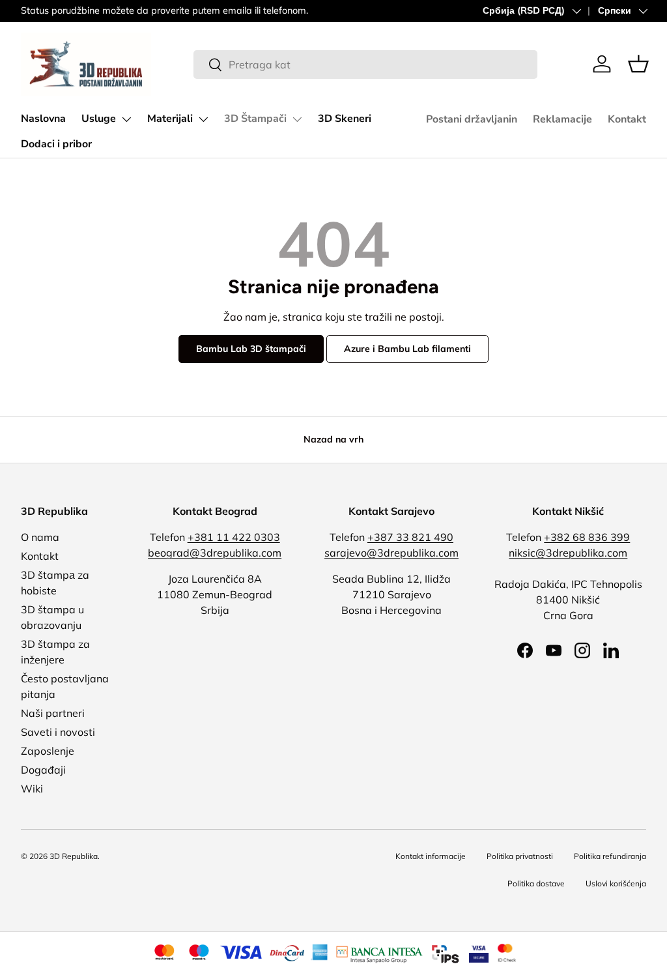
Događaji (43, 769)
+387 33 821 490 (410, 537)
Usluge (98, 118)
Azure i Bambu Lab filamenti (407, 349)
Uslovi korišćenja (616, 883)
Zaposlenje (47, 750)
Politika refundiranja (610, 856)
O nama (40, 537)
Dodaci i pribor (56, 144)
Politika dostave (536, 883)
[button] (638, 64)
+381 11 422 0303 (234, 537)
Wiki (32, 788)
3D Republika (74, 856)
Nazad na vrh (333, 439)
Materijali (170, 118)
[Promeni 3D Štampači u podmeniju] (297, 119)
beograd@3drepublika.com (214, 552)
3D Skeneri (344, 118)
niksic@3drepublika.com (568, 552)
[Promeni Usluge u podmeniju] (126, 119)
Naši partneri (53, 713)
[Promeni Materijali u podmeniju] (203, 119)
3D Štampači (255, 118)
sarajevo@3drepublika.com (391, 552)
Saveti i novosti (58, 731)
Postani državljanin (471, 119)
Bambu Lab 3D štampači (251, 349)
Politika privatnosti (520, 856)
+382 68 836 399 (587, 537)
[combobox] (365, 64)
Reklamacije (562, 119)
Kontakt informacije (430, 856)
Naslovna (43, 118)
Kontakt (627, 119)
